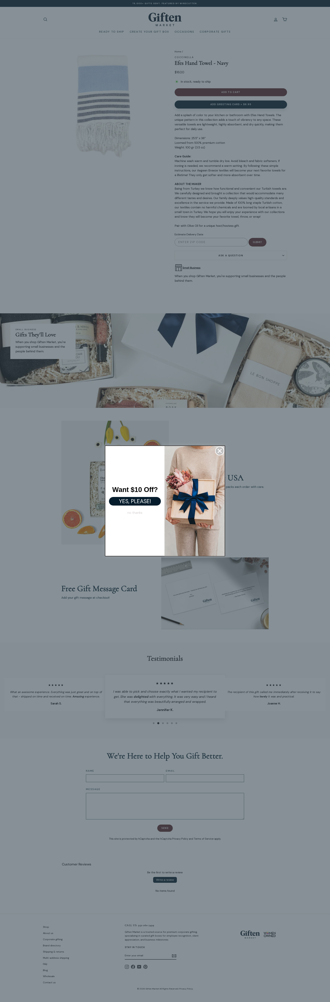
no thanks (134, 512)
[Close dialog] (220, 451)
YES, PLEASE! (135, 501)
